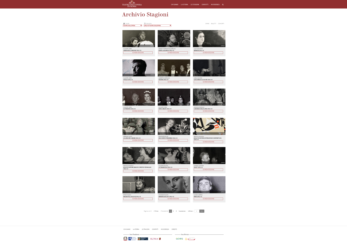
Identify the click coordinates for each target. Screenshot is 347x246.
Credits (174, 229)
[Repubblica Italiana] (125, 238)
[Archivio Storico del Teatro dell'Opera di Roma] (132, 4)
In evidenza (215, 4)
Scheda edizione (138, 53)
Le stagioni (195, 4)
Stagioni (149, 23)
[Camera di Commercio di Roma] (190, 238)
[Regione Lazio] (143, 238)
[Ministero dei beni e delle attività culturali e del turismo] (132, 238)
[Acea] (179, 238)
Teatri (127, 23)
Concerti (221, 23)
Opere (207, 23)
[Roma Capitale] (158, 238)
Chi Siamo (174, 4)
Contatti (205, 4)
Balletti (213, 23)
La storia (184, 4)
